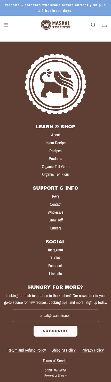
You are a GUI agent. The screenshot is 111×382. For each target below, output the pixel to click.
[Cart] (104, 24)
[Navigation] (5, 24)
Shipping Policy (64, 350)
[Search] (93, 24)
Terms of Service (55, 360)
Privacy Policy (93, 350)
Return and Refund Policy (26, 350)
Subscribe (55, 331)
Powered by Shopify (55, 375)
